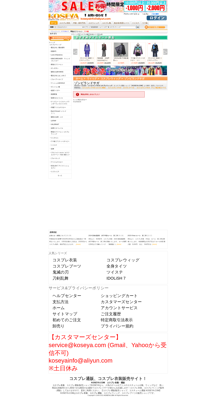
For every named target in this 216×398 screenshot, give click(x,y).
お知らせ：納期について (60, 235)
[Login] (157, 20)
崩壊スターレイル (57, 128)
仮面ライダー (55, 90)
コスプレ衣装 (64, 260)
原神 (52, 149)
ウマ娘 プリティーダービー (60, 141)
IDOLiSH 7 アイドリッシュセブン (60, 167)
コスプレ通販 (96, 393)
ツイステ (54, 145)
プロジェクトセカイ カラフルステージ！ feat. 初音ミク (60, 154)
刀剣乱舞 (60, 278)
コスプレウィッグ (111, 78)
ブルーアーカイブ (57, 79)
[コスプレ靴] (83, 34)
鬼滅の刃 (60, 272)
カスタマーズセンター (121, 302)
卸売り (58, 326)
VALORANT (55, 124)
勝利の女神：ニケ (57, 117)
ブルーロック (55, 158)
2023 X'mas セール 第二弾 (140, 235)
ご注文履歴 (155, 14)
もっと (60, 175)
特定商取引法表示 (117, 320)
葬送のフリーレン (57, 64)
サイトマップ (64, 314)
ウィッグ (92, 78)
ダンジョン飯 (55, 87)
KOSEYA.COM (109, 395)
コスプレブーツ (66, 266)
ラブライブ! (55, 172)
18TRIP (53, 121)
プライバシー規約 (117, 326)
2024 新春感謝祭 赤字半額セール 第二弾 (105, 235)
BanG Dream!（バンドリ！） (58, 112)
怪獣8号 (53, 51)
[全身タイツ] (93, 34)
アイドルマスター (57, 162)
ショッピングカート (119, 295)
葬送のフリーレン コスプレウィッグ (60, 133)
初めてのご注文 (66, 320)
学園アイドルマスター (58, 107)
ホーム (79, 78)
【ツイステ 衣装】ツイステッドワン (86, 59)
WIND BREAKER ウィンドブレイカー (60, 60)
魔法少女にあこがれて (58, 75)
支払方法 (60, 302)
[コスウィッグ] (73, 34)
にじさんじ (54, 138)
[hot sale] (100, 34)
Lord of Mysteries (57, 55)
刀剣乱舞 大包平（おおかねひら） (102, 59)
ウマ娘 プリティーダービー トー (137, 59)
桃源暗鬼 (54, 94)
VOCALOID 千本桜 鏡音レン (120, 59)
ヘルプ (144, 14)
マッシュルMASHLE (58, 83)
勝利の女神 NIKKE (57, 72)
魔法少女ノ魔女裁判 (57, 47)
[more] (78, 244)
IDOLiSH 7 (116, 278)
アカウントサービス (130, 14)
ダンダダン (54, 68)
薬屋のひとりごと (57, 98)
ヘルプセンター (66, 295)
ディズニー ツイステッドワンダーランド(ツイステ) (60, 103)
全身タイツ (116, 266)
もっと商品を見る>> (80, 100)
